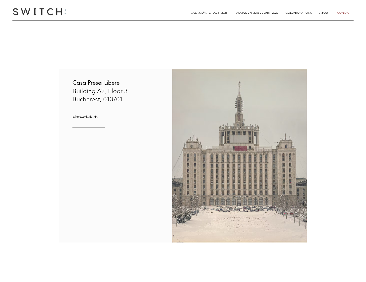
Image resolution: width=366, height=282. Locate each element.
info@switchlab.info (85, 117)
